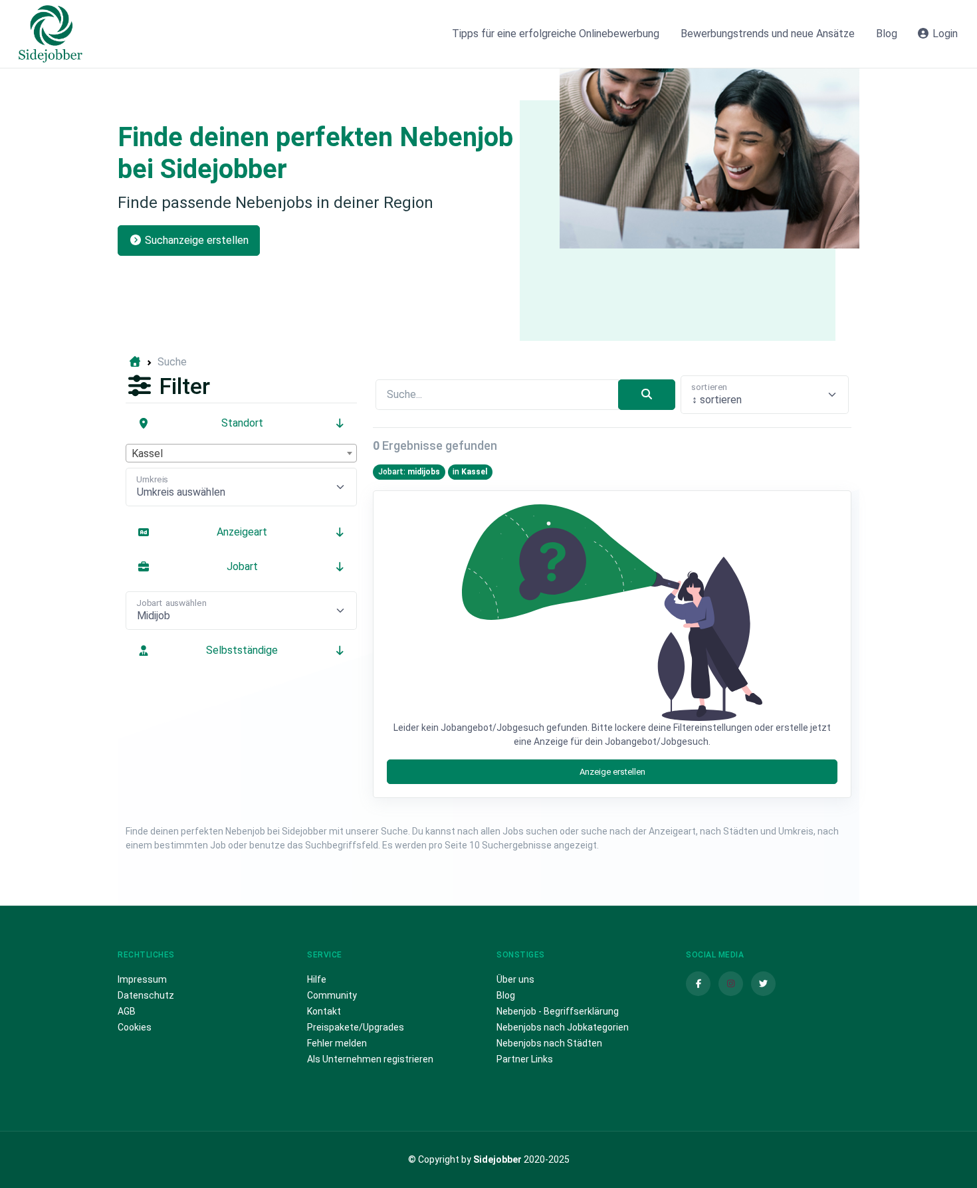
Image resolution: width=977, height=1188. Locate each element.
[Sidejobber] (50, 33)
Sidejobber (497, 1159)
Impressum (142, 979)
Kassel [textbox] (147, 453)
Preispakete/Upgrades (355, 1027)
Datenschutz (146, 995)
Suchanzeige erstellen (195, 240)
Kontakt (324, 1011)
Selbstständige (242, 650)
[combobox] (241, 453)
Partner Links (524, 1059)
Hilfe (316, 979)
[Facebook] (698, 983)
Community (332, 995)
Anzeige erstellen (612, 772)
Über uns (515, 979)
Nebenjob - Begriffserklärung (557, 1011)
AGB (127, 1011)
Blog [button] (886, 33)
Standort (242, 423)
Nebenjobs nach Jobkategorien (562, 1027)
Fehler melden (337, 1043)
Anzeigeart (242, 532)
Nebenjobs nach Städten (549, 1043)
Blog (505, 995)
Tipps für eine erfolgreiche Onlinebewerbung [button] (555, 33)
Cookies (135, 1027)
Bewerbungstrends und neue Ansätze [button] (768, 33)
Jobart (242, 566)
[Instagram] (730, 983)
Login (944, 33)
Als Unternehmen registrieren (370, 1059)
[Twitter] (763, 983)
